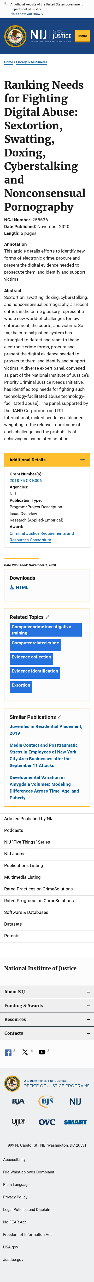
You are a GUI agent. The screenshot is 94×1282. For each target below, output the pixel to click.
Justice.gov (13, 1259)
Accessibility (14, 1159)
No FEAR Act (14, 1222)
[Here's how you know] (47, 9)
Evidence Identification (35, 671)
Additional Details (27, 459)
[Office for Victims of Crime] (47, 1126)
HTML (22, 587)
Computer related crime (35, 642)
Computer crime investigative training (41, 630)
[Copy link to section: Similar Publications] (58, 716)
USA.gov (10, 1247)
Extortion (21, 685)
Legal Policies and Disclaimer (29, 1209)
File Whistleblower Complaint (28, 1172)
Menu (82, 36)
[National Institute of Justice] (75, 1106)
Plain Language (16, 1184)
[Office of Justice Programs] (15, 36)
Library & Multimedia (31, 62)
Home (8, 62)
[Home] (51, 36)
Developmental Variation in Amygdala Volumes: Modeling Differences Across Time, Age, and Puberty (44, 787)
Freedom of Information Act (27, 1234)
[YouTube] (44, 1054)
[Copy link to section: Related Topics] (46, 616)
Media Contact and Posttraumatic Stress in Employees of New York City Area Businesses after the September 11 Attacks (44, 755)
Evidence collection (31, 656)
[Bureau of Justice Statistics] (46, 1109)
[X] (27, 1054)
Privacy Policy (15, 1197)
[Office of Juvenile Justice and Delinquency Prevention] (18, 1126)
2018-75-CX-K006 (26, 480)
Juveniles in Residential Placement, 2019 (46, 730)
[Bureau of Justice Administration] (18, 1105)
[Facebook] (10, 1054)
